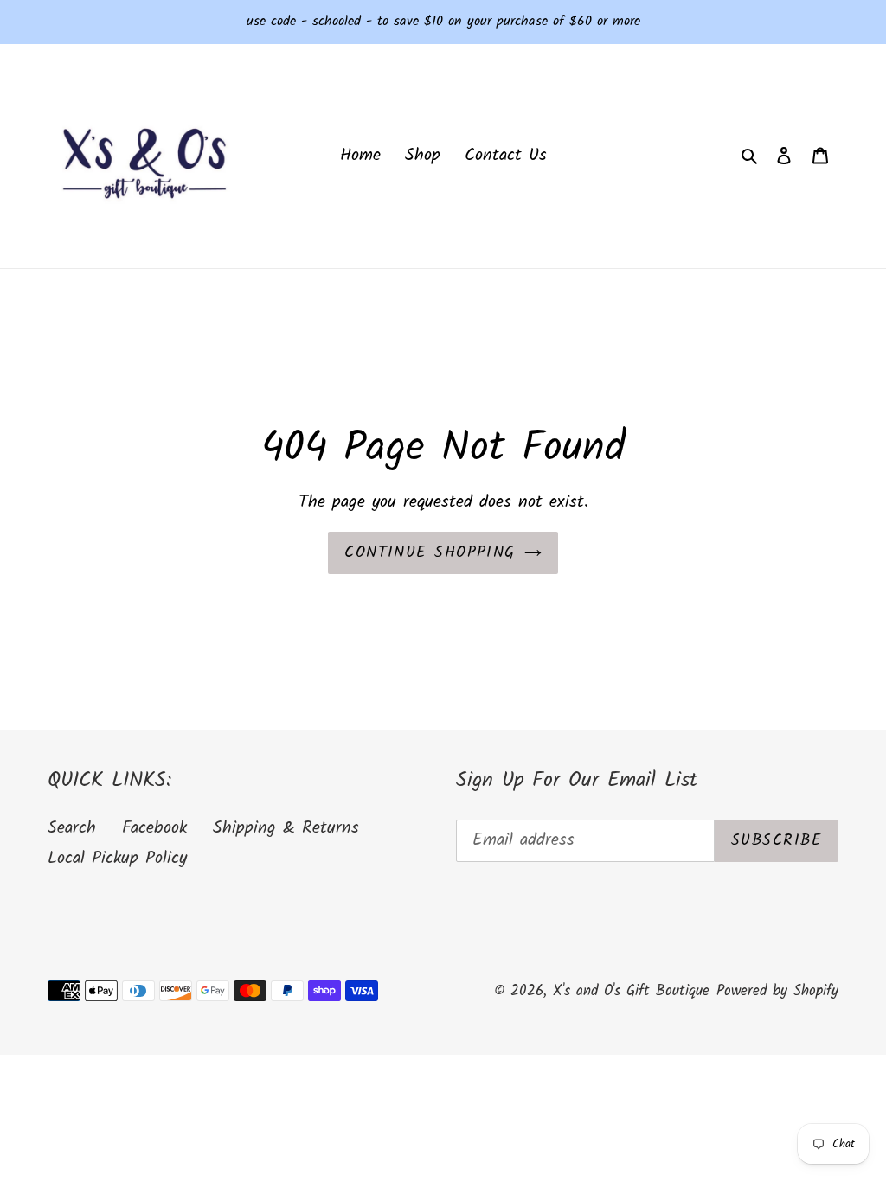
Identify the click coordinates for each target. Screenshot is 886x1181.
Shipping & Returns (286, 828)
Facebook (154, 828)
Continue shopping (429, 552)
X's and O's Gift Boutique (631, 991)
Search (72, 828)
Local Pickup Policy (117, 858)
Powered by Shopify (777, 991)
